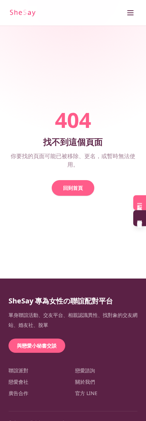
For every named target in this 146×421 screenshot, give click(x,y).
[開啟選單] (130, 13)
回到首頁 (73, 187)
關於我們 (85, 381)
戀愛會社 (18, 381)
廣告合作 (18, 393)
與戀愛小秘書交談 (37, 345)
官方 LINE (86, 393)
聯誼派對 (18, 370)
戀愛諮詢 (85, 370)
